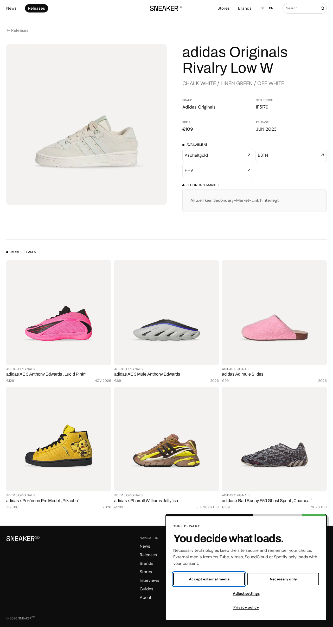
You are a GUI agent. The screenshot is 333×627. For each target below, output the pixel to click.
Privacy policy (246, 607)
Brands (245, 8)
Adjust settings (246, 593)
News (11, 8)
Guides (146, 589)
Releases (36, 8)
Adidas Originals (199, 107)
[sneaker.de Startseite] (166, 8)
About (145, 597)
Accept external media (209, 579)
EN (271, 8)
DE (263, 8)
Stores (223, 8)
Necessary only (283, 579)
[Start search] (322, 8)
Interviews (149, 580)
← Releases (17, 30)
